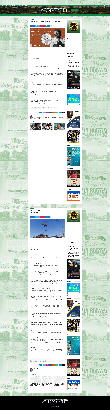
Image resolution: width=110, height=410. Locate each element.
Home (34, 17)
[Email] (27, 63)
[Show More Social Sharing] (51, 26)
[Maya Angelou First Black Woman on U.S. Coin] (47, 37)
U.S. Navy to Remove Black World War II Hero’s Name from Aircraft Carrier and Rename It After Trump (35, 132)
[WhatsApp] (27, 61)
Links (19, 5)
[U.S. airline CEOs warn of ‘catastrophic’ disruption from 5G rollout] (47, 228)
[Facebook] (27, 53)
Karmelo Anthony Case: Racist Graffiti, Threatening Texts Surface (47, 132)
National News (32, 19)
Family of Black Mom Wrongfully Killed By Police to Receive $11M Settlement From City (59, 132)
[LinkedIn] (27, 57)
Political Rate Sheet (14, 5)
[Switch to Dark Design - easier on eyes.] (107, 5)
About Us (3, 5)
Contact (6, 5)
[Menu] (30, 10)
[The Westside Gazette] (54, 10)
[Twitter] (27, 55)
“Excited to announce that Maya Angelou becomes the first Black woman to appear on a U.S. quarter (44, 107)
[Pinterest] (27, 59)
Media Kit (10, 5)
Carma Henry (36, 115)
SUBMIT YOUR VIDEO (24, 5)
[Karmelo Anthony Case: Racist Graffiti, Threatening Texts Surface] (47, 126)
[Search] (108, 5)
